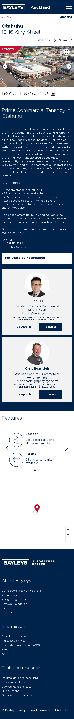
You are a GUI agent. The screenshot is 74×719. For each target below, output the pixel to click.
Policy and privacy (13, 641)
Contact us (9, 612)
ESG (4, 649)
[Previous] (5, 66)
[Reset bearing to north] (68, 539)
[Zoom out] (68, 534)
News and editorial (13, 682)
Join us (6, 608)
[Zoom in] (68, 529)
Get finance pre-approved (18, 695)
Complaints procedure (16, 636)
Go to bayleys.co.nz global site (21, 590)
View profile (24, 326)
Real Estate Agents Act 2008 (21, 645)
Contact (51, 326)
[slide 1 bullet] (35, 470)
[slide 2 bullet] (39, 470)
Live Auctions (10, 691)
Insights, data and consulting (20, 677)
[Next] (69, 66)
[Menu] (68, 8)
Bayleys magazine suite (16, 686)
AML (4, 653)
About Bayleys (11, 595)
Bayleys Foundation (14, 603)
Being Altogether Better (17, 599)
